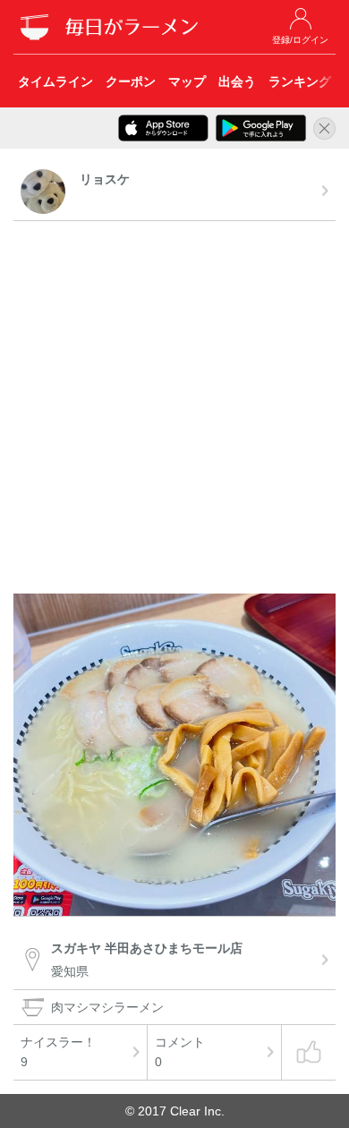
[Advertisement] (174, 410)
